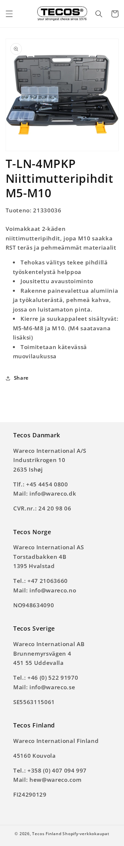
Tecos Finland (46, 833)
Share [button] (21, 377)
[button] (9, 14)
